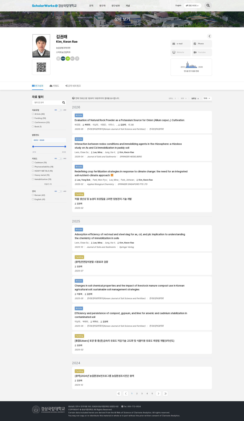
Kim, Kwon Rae (146, 180)
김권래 (123, 125)
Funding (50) (40, 118)
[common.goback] (209, 36)
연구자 (102, 5)
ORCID (68, 58)
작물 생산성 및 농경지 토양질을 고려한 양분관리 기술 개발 (103, 199)
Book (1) (38, 126)
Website (180, 52)
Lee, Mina (97, 152)
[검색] (208, 5)
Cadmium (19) (41, 162)
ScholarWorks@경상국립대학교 (53, 6)
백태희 (87, 125)
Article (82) (40, 114)
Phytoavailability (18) (44, 167)
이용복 (79, 294)
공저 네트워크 (74, 85)
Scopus (63, 58)
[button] (181, 44)
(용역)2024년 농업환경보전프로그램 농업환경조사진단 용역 (104, 375)
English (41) (40, 199)
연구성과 (116, 5)
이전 (125, 393)
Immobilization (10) (43, 179)
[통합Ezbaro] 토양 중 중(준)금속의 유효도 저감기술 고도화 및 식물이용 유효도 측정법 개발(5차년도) (124, 340)
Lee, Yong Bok (83, 180)
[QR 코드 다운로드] (41, 67)
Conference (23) (42, 122)
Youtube (201, 52)
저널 (128, 5)
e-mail (179, 44)
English (178, 5)
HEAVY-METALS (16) (44, 171)
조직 (91, 5)
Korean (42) (40, 195)
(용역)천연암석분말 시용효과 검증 (91, 261)
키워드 (55, 85)
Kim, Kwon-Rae (127, 152)
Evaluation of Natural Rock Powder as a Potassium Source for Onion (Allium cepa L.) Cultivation (129, 120)
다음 (158, 393)
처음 (118, 393)
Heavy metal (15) (42, 175)
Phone (200, 44)
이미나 (95, 321)
